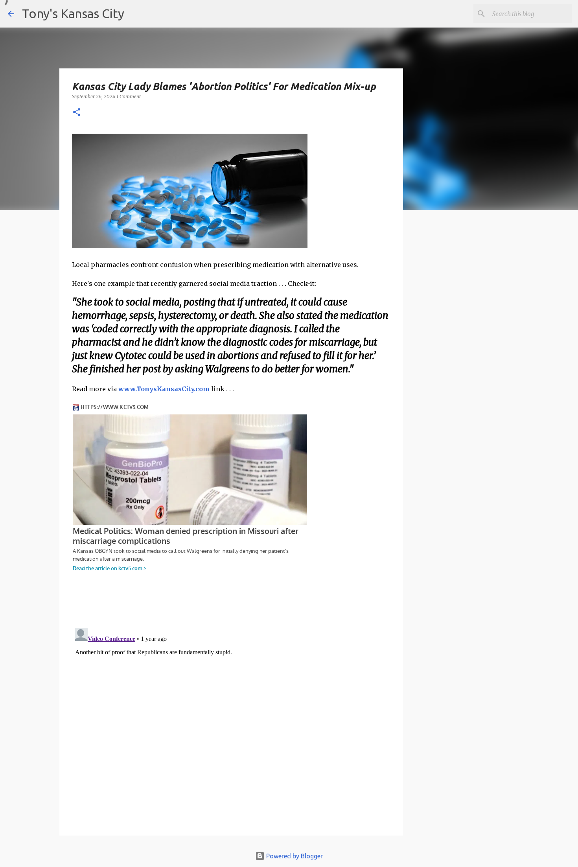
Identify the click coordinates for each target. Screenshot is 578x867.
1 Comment (128, 96)
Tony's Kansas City (73, 13)
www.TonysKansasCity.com (164, 389)
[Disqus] (231, 723)
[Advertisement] (467, 352)
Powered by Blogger (294, 856)
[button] (76, 112)
